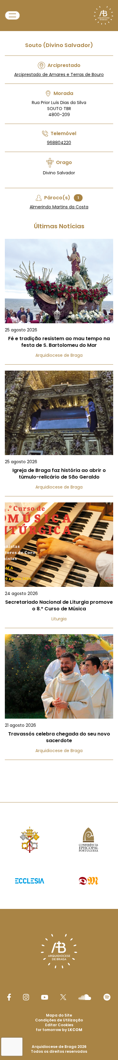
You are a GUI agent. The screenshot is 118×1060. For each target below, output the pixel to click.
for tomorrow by (59, 1029)
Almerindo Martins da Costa (59, 207)
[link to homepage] (103, 15)
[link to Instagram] (26, 997)
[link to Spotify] (107, 997)
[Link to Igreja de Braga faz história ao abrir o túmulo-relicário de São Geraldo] (59, 433)
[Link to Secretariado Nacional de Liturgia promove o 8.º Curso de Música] (59, 565)
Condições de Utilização (59, 1020)
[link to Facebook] (9, 997)
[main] (59, 389)
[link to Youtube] (44, 997)
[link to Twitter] (63, 997)
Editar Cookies (59, 1025)
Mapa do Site (59, 1015)
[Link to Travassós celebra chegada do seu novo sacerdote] (59, 697)
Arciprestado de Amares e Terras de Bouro (59, 74)
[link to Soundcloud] (84, 997)
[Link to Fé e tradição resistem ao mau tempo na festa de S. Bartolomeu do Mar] (59, 302)
